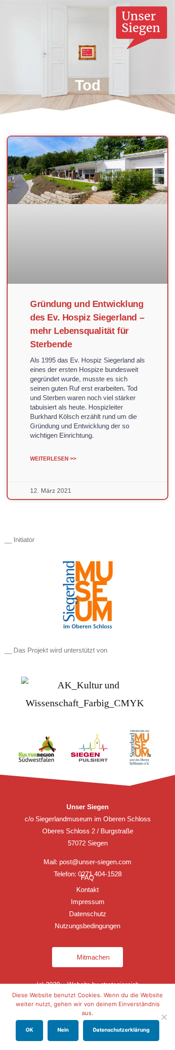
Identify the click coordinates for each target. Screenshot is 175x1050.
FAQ (87, 877)
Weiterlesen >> (53, 459)
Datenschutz (87, 914)
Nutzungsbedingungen (87, 926)
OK (29, 1030)
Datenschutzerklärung (121, 1030)
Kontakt (87, 889)
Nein (63, 1030)
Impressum (88, 901)
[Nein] (163, 1016)
